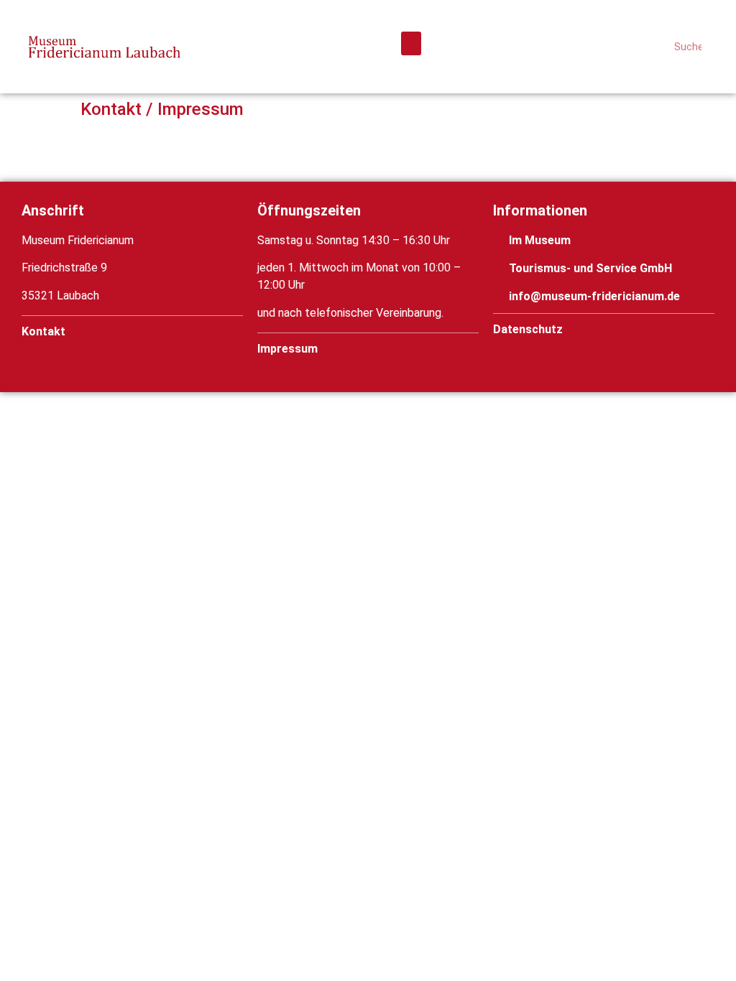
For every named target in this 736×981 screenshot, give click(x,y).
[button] (411, 43)
